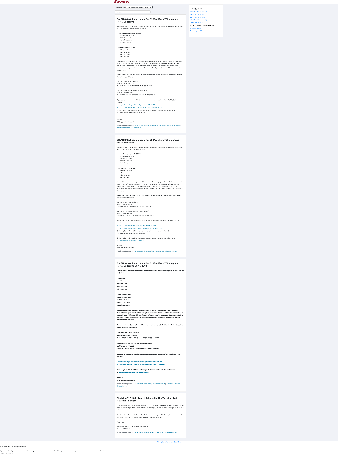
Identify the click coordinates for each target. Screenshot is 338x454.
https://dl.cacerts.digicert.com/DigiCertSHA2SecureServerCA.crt (139, 107)
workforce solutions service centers (129, 128)
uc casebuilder (195, 28)
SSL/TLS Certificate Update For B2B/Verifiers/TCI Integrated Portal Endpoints (148, 20)
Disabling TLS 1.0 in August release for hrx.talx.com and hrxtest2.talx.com (147, 399)
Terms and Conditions (173, 442)
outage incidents (196, 22)
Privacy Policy (161, 442)
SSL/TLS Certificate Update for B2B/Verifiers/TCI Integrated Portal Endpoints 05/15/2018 (148, 264)
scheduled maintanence (198, 20)
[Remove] (150, 7)
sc (191, 33)
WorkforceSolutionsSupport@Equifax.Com (133, 372)
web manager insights (197, 31)
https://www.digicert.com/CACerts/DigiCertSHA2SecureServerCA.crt (142, 364)
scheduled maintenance (143, 125)
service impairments (159, 125)
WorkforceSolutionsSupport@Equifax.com (131, 240)
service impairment (173, 125)
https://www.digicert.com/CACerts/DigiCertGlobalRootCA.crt (139, 362)
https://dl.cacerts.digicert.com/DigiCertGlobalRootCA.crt (137, 105)
